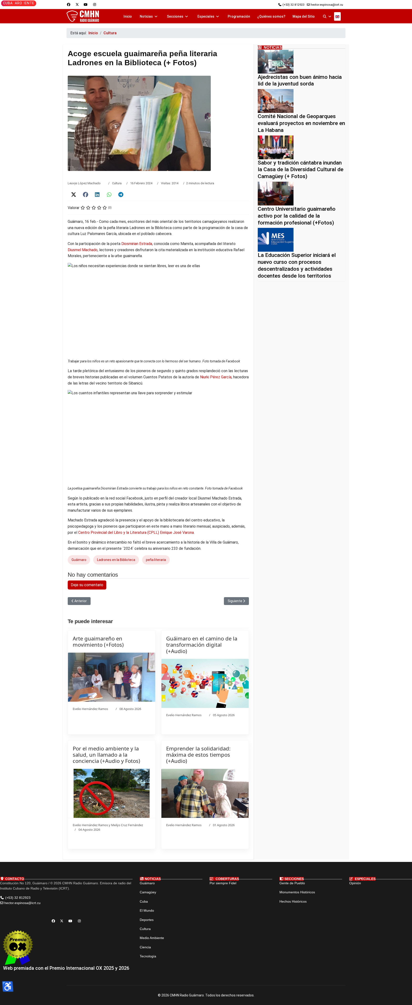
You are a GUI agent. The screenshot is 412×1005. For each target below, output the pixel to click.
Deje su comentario (87, 585)
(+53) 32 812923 (293, 4)
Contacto (14, 879)
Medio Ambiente (152, 938)
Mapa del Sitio (304, 16)
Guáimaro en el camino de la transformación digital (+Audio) (201, 645)
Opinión (355, 883)
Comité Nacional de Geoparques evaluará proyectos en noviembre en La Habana (301, 123)
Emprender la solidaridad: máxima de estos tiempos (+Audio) (198, 755)
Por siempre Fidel (223, 883)
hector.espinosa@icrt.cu (327, 4)
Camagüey (148, 892)
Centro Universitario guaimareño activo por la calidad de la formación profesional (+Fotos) (296, 216)
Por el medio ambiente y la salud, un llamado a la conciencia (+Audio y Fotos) (106, 755)
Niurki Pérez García (216, 377)
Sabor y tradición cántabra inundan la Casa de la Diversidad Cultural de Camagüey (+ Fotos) (300, 170)
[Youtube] (85, 4)
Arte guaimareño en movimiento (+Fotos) (98, 641)
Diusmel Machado (83, 250)
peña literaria (156, 560)
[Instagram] (95, 4)
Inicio (128, 16)
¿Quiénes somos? (271, 16)
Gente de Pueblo (292, 883)
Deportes (147, 920)
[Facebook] (69, 4)
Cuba (8, 3)
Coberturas (227, 879)
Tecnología (148, 956)
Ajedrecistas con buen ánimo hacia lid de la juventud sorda (300, 80)
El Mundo (147, 910)
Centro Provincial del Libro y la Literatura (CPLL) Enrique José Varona (136, 532)
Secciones (175, 16)
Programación (239, 16)
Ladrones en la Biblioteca (116, 560)
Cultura (117, 183)
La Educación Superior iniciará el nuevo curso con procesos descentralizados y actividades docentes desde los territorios (297, 265)
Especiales (205, 16)
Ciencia (145, 947)
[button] (73, 194)
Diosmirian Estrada (136, 243)
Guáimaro (79, 560)
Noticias (146, 16)
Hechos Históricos (293, 901)
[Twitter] (77, 4)
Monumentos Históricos (297, 892)
